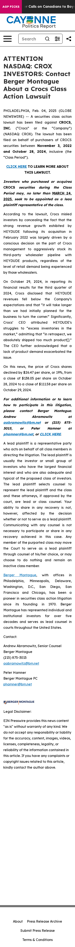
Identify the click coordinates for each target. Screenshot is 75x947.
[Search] (47, 39)
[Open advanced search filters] (57, 39)
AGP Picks (10, 7)
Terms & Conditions (37, 940)
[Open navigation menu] (7, 39)
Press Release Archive (44, 921)
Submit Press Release (37, 930)
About (18, 921)
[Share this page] (69, 39)
